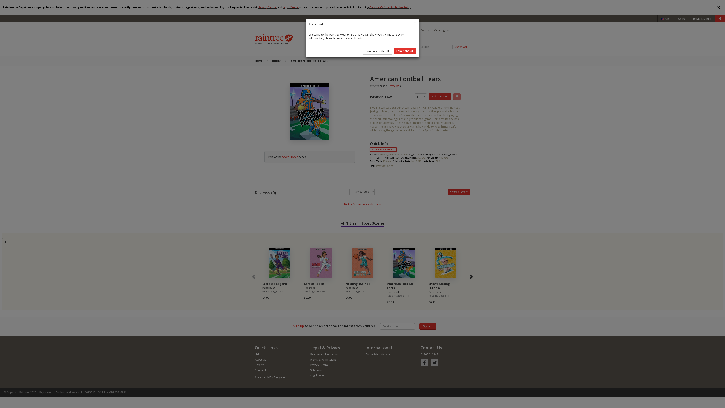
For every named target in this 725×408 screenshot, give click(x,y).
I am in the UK (405, 51)
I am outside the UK (377, 51)
